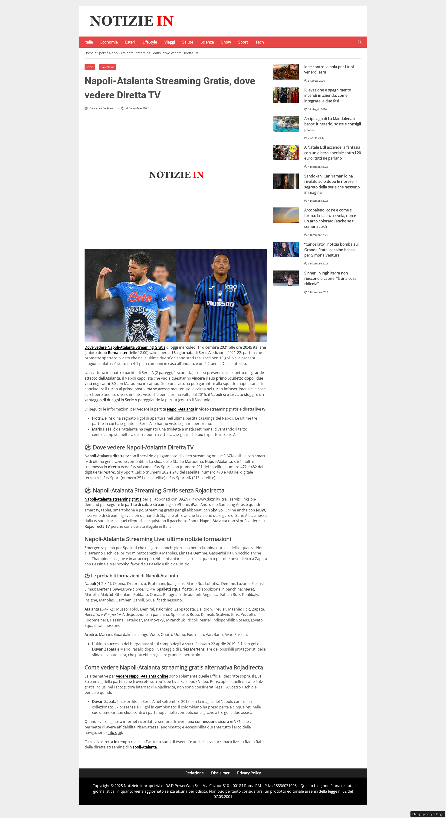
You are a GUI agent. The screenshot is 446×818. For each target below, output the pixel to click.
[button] (359, 42)
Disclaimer (220, 772)
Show (226, 42)
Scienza (207, 42)
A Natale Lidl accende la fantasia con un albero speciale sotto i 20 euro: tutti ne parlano (332, 153)
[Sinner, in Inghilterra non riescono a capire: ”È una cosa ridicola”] (286, 278)
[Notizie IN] (131, 20)
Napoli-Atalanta (180, 409)
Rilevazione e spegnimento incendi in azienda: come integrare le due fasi (327, 95)
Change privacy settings (427, 814)
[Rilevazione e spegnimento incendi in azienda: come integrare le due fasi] (286, 95)
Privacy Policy (249, 772)
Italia (89, 42)
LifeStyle (150, 42)
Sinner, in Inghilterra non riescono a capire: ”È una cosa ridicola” (330, 278)
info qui (114, 732)
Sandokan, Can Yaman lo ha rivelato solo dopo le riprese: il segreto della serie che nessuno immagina (332, 184)
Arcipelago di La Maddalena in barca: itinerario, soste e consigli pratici (332, 124)
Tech (260, 42)
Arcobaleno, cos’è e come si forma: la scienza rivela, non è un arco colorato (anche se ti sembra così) (330, 218)
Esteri (130, 42)
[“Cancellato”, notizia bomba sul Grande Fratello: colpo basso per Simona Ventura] (286, 249)
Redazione (194, 772)
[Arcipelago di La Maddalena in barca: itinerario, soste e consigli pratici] (286, 124)
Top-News (107, 67)
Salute (187, 42)
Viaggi (169, 42)
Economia (109, 42)
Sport (243, 42)
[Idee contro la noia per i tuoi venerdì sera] (286, 72)
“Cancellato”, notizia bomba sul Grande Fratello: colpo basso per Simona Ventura (331, 250)
